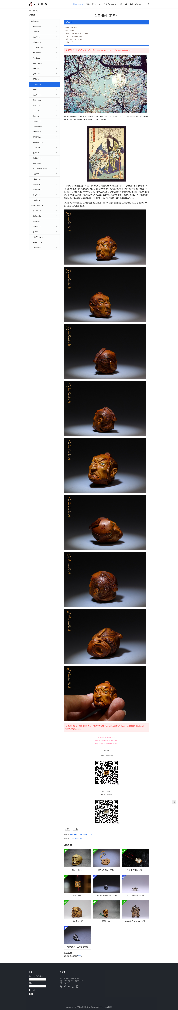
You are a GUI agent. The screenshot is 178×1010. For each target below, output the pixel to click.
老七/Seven (36, 232)
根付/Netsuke (78, 4)
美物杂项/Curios (136, 4)
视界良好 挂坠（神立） (106, 870)
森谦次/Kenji (37, 184)
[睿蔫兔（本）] (106, 912)
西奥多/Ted (36, 200)
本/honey (36, 116)
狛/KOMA (36, 153)
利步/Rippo (36, 147)
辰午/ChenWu (37, 53)
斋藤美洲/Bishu (38, 142)
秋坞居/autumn (38, 237)
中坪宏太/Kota (37, 242)
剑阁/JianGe (37, 216)
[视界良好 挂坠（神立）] (106, 861)
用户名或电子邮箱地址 (36, 976)
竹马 (76, 829)
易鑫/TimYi (36, 111)
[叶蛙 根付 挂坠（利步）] (135, 861)
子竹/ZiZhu (36, 74)
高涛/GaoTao (37, 226)
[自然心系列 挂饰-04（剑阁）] (135, 912)
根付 (68, 829)
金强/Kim (36, 79)
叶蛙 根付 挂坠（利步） (135, 870)
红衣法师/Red (37, 126)
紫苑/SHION (37, 163)
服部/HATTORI (37, 189)
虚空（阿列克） (77, 870)
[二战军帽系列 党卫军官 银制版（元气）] (77, 937)
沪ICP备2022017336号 (94, 1007)
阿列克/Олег (37, 174)
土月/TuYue (36, 105)
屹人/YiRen (36, 37)
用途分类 (123, 4)
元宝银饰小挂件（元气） (136, 895)
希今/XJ (35, 89)
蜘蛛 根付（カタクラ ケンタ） (81, 835)
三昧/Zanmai (37, 179)
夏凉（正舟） (77, 895)
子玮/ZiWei (36, 221)
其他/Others (37, 26)
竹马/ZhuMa (37, 84)
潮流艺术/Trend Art (93, 4)
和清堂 (110, 1007)
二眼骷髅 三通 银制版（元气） (106, 895)
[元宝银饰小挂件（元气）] (135, 886)
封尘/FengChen (38, 47)
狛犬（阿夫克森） (77, 839)
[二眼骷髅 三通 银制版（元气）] (106, 886)
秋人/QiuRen (37, 211)
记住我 (32, 990)
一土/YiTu (36, 32)
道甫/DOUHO (37, 158)
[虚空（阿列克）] (77, 861)
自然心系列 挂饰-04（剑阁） (135, 921)
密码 (30, 983)
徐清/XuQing (37, 42)
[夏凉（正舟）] (77, 886)
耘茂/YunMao (37, 95)
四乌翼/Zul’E (37, 121)
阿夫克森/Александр (40, 168)
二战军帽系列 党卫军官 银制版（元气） (78, 947)
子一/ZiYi (36, 68)
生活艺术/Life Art (110, 4)
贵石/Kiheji (36, 195)
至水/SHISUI (37, 132)
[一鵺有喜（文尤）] (77, 912)
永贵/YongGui (37, 100)
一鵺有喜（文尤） (77, 921)
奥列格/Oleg (37, 137)
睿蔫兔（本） (106, 921)
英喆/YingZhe (37, 63)
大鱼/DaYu (36, 58)
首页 (30, 11)
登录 (79, 956)
